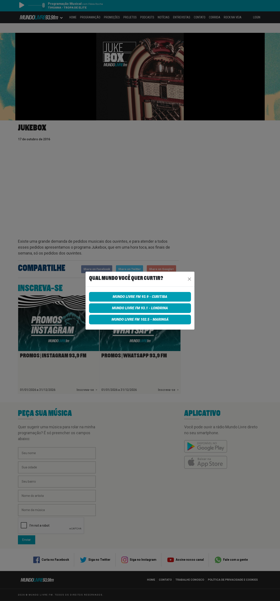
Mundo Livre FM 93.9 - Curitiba (140, 297)
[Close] (189, 279)
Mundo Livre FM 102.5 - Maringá (140, 319)
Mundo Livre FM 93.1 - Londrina (140, 308)
